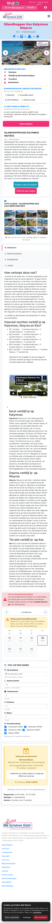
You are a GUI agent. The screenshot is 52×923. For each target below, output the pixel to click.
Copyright (6, 856)
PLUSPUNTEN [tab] (12, 260)
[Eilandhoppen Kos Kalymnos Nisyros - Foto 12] (42, 230)
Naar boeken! (26, 124)
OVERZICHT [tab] (12, 248)
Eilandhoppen (7, 845)
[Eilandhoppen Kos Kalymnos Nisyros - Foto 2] (20, 214)
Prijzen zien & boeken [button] (26, 184)
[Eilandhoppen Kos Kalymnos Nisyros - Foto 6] (20, 222)
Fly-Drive (5, 849)
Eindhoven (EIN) (14, 730)
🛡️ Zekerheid (9, 95)
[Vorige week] (6, 612)
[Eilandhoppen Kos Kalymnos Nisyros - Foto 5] (9, 222)
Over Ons (5, 860)
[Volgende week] (45, 612)
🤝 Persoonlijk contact (25, 95)
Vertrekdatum (12, 670)
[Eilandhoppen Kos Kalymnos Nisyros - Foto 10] (20, 230)
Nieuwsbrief (6, 882)
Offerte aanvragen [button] (25, 191)
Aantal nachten (12, 681)
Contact (5, 871)
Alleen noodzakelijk (12, 917)
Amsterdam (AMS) (15, 727)
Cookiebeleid (7, 852)
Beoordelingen (7, 886)
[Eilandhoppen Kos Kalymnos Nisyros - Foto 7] (31, 222)
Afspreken (6, 867)
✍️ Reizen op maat (28, 100)
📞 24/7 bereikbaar (12, 100)
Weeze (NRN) (13, 733)
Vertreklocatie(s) (13, 724)
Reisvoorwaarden (8, 863)
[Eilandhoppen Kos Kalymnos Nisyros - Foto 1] (9, 214)
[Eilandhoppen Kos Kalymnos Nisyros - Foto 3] (31, 214)
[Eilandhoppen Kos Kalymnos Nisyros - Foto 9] (9, 230)
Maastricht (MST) (33, 730)
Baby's (9, 713)
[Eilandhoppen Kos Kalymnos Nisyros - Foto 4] (42, 214)
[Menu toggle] (49, 16)
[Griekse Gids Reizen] (12, 16)
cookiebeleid (37, 912)
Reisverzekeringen (9, 878)
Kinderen (10, 702)
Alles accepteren (41, 917)
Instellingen (27, 917)
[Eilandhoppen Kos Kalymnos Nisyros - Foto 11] (31, 230)
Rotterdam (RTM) (35, 727)
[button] (5, 53)
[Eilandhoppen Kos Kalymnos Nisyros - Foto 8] (42, 222)
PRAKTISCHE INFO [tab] (14, 254)
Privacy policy (7, 875)
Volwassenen (12, 691)
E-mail (34, 2)
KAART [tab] (10, 266)
